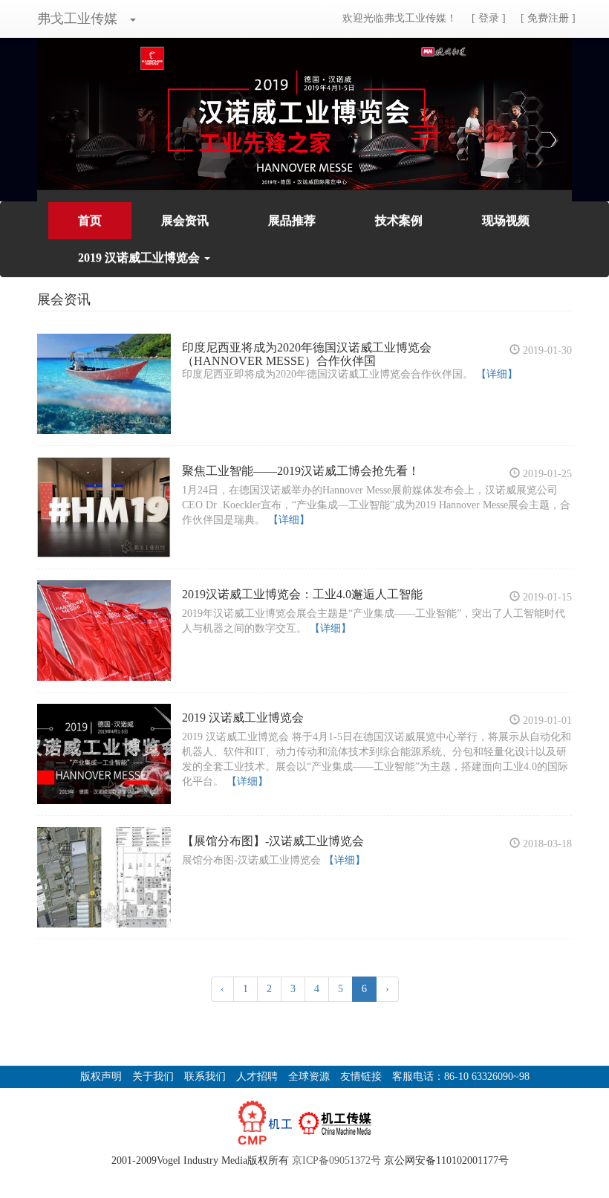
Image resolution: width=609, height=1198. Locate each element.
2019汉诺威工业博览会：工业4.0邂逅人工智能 (302, 594)
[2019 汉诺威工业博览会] (104, 754)
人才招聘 (257, 1076)
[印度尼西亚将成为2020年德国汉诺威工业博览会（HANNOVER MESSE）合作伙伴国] (104, 384)
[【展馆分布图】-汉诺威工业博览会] (104, 877)
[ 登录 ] (489, 18)
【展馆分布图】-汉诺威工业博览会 (273, 841)
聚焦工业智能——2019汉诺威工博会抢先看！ (301, 470)
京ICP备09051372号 (336, 1160)
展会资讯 (185, 220)
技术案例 (399, 220)
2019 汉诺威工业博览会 (243, 717)
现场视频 (506, 220)
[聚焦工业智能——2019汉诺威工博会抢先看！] (104, 507)
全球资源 (309, 1076)
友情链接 (361, 1076)
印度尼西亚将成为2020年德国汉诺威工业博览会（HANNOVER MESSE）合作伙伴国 (306, 354)
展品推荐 (292, 220)
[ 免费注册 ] (548, 18)
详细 (496, 374)
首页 (90, 220)
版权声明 (101, 1076)
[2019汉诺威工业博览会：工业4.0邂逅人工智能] (104, 630)
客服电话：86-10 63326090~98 (461, 1076)
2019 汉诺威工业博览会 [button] (140, 257)
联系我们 (205, 1076)
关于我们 (153, 1076)
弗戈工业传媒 (77, 18)
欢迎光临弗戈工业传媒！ (399, 18)
